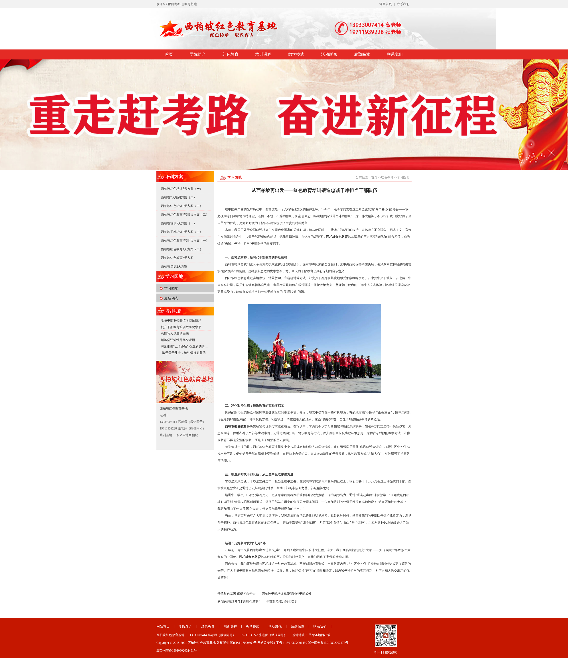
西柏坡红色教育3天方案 (177, 258)
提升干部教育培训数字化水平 (181, 327)
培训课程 (263, 54)
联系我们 (403, 4)
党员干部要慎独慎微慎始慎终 (181, 320)
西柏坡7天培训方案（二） (179, 197)
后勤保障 (362, 54)
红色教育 (231, 54)
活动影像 (329, 54)
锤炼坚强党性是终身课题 (178, 340)
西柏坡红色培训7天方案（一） (182, 188)
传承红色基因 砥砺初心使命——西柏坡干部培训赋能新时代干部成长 (264, 593)
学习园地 (171, 288)
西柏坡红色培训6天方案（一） (182, 206)
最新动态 (171, 298)
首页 (169, 54)
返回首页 (385, 4)
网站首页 (163, 626)
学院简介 (198, 54)
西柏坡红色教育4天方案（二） (182, 249)
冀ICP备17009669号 (243, 642)
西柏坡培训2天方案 (174, 266)
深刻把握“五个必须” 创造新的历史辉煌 (187, 346)
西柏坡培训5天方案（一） (179, 223)
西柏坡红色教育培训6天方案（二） (185, 214)
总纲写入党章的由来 (175, 333)
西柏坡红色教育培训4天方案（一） (185, 240)
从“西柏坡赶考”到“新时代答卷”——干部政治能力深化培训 (257, 601)
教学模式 (296, 54)
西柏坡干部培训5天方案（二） (182, 232)
